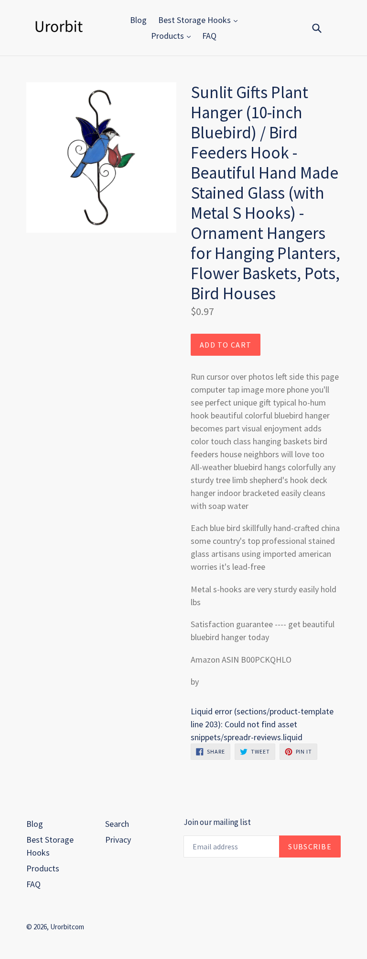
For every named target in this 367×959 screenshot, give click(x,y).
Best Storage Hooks (195, 19)
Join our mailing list (217, 822)
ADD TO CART (225, 345)
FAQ (209, 35)
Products (168, 35)
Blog (138, 19)
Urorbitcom (67, 926)
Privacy (118, 839)
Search (117, 823)
